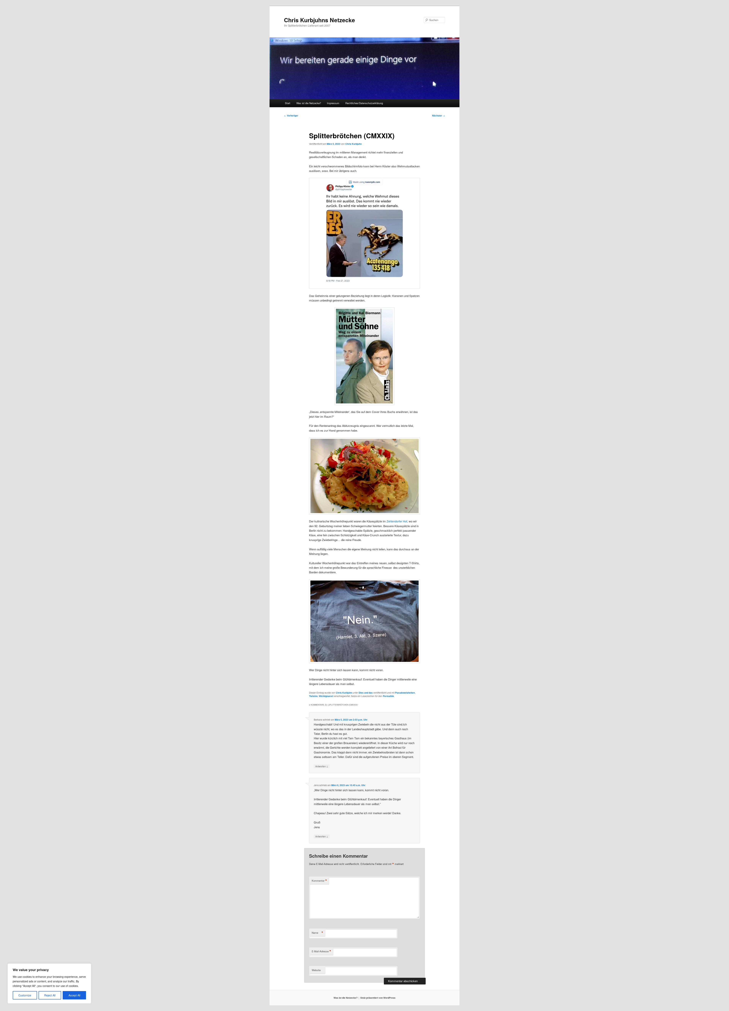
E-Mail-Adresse (321, 951)
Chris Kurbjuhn (353, 144)
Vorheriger (291, 115)
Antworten (321, 766)
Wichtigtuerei (326, 696)
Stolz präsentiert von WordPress (377, 997)
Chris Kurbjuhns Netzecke (319, 20)
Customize (24, 995)
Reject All (49, 995)
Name (317, 933)
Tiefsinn (313, 696)
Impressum (333, 103)
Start (287, 103)
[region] (49, 983)
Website (316, 970)
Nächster (438, 115)
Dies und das (366, 692)
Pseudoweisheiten (405, 692)
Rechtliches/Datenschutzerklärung (364, 103)
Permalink (388, 696)
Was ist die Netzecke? (308, 103)
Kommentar (319, 881)
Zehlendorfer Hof (397, 521)
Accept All (74, 995)
